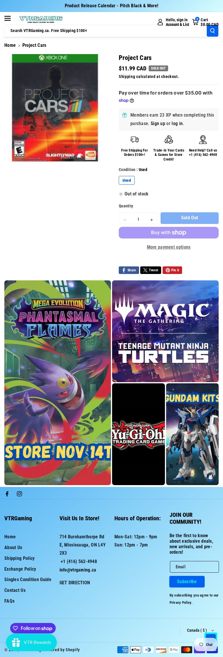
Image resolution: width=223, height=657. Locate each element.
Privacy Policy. (181, 602)
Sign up (158, 123)
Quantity (126, 206)
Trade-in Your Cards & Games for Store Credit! (168, 154)
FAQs (9, 601)
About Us (13, 547)
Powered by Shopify (61, 649)
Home (10, 45)
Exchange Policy (20, 569)
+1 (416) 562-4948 (203, 155)
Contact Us (15, 590)
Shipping (127, 76)
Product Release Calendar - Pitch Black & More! (112, 5)
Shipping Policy (19, 558)
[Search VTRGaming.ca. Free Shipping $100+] (212, 31)
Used (129, 181)
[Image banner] (57, 382)
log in (177, 123)
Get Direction (75, 582)
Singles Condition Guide (27, 579)
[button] (10, 18)
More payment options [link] (169, 247)
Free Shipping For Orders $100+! (134, 152)
